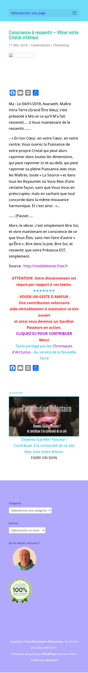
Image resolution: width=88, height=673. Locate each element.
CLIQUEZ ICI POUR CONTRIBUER (44, 333)
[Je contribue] (44, 416)
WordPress (49, 654)
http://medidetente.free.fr (45, 265)
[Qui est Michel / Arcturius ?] (24, 559)
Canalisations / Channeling (50, 45)
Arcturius (51, 660)
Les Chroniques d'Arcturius (44, 641)
